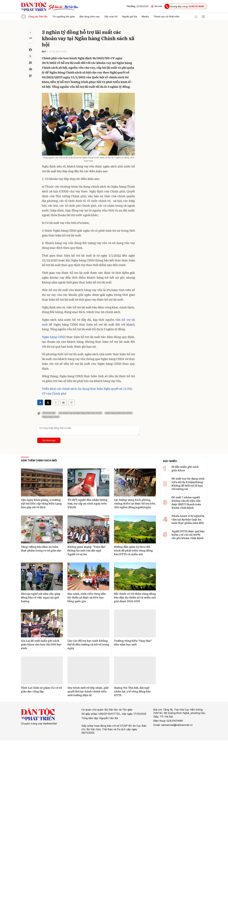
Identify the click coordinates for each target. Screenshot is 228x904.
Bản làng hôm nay (90, 16)
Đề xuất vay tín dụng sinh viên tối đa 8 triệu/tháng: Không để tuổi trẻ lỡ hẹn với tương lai (188, 484)
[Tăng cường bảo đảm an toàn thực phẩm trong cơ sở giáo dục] (42, 529)
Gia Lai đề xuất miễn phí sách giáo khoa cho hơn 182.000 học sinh (41, 644)
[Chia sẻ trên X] (30, 56)
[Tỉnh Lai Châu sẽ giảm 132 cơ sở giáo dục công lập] (42, 670)
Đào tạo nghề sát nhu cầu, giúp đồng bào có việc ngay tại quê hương (40, 597)
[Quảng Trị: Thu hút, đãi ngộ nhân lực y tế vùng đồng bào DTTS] (135, 670)
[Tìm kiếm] (195, 16)
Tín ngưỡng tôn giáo (63, 16)
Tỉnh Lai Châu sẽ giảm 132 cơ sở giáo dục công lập (41, 689)
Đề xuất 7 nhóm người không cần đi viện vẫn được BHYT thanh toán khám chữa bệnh (186, 502)
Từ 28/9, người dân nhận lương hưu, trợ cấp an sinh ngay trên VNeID (87, 503)
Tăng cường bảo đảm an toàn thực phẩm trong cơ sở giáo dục (41, 548)
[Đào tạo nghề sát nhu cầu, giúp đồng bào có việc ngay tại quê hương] (42, 576)
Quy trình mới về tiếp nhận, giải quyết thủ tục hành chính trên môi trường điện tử (88, 691)
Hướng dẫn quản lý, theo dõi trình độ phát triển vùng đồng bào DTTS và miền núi (133, 550)
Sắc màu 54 (111, 16)
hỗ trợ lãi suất (49, 413)
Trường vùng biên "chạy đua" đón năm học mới (133, 642)
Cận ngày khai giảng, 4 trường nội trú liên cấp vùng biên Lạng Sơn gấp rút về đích (41, 503)
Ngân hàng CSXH (54, 337)
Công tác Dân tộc (38, 16)
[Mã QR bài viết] (30, 75)
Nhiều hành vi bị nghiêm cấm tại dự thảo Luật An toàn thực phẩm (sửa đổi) (188, 519)
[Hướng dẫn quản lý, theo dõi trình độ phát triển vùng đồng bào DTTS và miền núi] (135, 529)
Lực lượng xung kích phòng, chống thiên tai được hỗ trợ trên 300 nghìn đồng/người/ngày (134, 503)
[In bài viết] (30, 69)
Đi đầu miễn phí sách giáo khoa (185, 468)
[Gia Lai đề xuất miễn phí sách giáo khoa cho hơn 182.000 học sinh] (42, 623)
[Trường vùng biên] (135, 623)
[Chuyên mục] (203, 16)
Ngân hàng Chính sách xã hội (119, 413)
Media (145, 16)
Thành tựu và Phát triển (166, 16)
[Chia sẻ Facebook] (30, 49)
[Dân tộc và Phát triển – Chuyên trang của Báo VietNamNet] (33, 6)
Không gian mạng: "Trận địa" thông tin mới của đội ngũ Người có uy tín (86, 550)
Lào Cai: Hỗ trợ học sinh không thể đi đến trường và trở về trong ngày (88, 644)
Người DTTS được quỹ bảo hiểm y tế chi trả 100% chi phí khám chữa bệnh (188, 535)
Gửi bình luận (49, 440)
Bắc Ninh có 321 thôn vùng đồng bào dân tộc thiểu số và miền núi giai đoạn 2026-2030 (135, 597)
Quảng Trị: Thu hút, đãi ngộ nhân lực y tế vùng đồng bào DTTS (132, 691)
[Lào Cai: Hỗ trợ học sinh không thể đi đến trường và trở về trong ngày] (88, 623)
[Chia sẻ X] (48, 402)
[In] (63, 402)
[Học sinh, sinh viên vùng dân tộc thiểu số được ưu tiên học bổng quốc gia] (88, 576)
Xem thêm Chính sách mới (39, 460)
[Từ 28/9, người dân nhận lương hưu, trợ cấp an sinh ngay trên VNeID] (88, 482)
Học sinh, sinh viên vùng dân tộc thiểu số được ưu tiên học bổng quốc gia (86, 597)
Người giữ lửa (129, 16)
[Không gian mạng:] (88, 529)
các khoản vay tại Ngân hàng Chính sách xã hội (80, 413)
